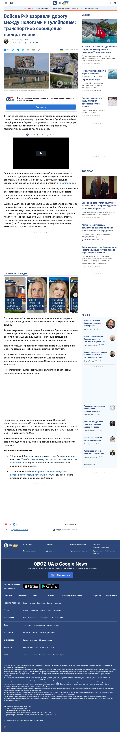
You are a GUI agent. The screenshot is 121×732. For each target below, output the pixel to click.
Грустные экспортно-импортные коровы (93, 439)
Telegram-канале (67, 183)
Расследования (69, 595)
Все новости (111, 595)
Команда (49, 544)
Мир (35, 595)
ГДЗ (24, 618)
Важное (86, 14)
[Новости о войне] (57, 530)
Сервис (56, 625)
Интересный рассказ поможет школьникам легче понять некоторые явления (93, 85)
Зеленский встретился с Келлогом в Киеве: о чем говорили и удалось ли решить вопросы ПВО (99, 206)
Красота (42, 655)
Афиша (25, 655)
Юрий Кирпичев (89, 444)
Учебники (31, 618)
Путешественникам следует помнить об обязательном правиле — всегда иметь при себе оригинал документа (98, 58)
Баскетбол (34, 610)
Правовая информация (78, 544)
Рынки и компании (30, 640)
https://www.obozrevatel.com (82, 665)
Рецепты (26, 633)
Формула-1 (57, 610)
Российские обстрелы (89, 8)
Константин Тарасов (90, 345)
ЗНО (56, 618)
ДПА (51, 618)
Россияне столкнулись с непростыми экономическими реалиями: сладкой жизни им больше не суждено (95, 408)
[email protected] (31, 715)
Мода (49, 655)
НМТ (62, 618)
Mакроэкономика (45, 640)
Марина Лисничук (17, 40)
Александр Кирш (89, 430)
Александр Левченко (90, 457)
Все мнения (88, 464)
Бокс (49, 610)
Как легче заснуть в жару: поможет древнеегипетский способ (92, 102)
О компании (27, 544)
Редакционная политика (19, 530)
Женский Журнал (59, 655)
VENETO (75, 8)
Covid (52, 647)
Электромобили (39, 625)
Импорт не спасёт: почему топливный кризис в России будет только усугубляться (95, 355)
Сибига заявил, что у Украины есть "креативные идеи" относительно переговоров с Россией (99, 250)
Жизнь (51, 595)
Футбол (25, 610)
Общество (96, 595)
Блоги (79, 595)
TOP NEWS (87, 171)
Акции (49, 625)
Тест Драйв (27, 625)
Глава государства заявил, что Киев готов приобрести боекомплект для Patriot (98, 213)
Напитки (35, 633)
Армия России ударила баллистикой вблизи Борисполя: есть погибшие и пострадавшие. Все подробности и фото (98, 228)
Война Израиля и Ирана (60, 8)
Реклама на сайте (29, 551)
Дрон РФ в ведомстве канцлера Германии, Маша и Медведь (93, 424)
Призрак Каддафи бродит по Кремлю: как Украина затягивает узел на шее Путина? (92, 323)
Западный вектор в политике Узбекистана (94, 452)
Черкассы (57, 603)
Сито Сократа (88, 415)
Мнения (86, 314)
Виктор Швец (88, 329)
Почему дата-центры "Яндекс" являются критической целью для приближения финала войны (94, 339)
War (26, 40)
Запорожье (41, 603)
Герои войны (28, 8)
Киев (25, 603)
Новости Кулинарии (47, 633)
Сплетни (33, 655)
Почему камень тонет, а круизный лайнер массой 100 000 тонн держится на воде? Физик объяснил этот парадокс (94, 75)
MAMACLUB (44, 647)
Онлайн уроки (42, 618)
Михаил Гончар (89, 361)
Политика (22, 595)
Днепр (49, 603)
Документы (50, 551)
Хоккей (42, 610)
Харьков (32, 603)
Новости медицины (30, 647)
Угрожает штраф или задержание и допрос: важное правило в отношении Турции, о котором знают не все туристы (99, 49)
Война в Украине (41, 8)
